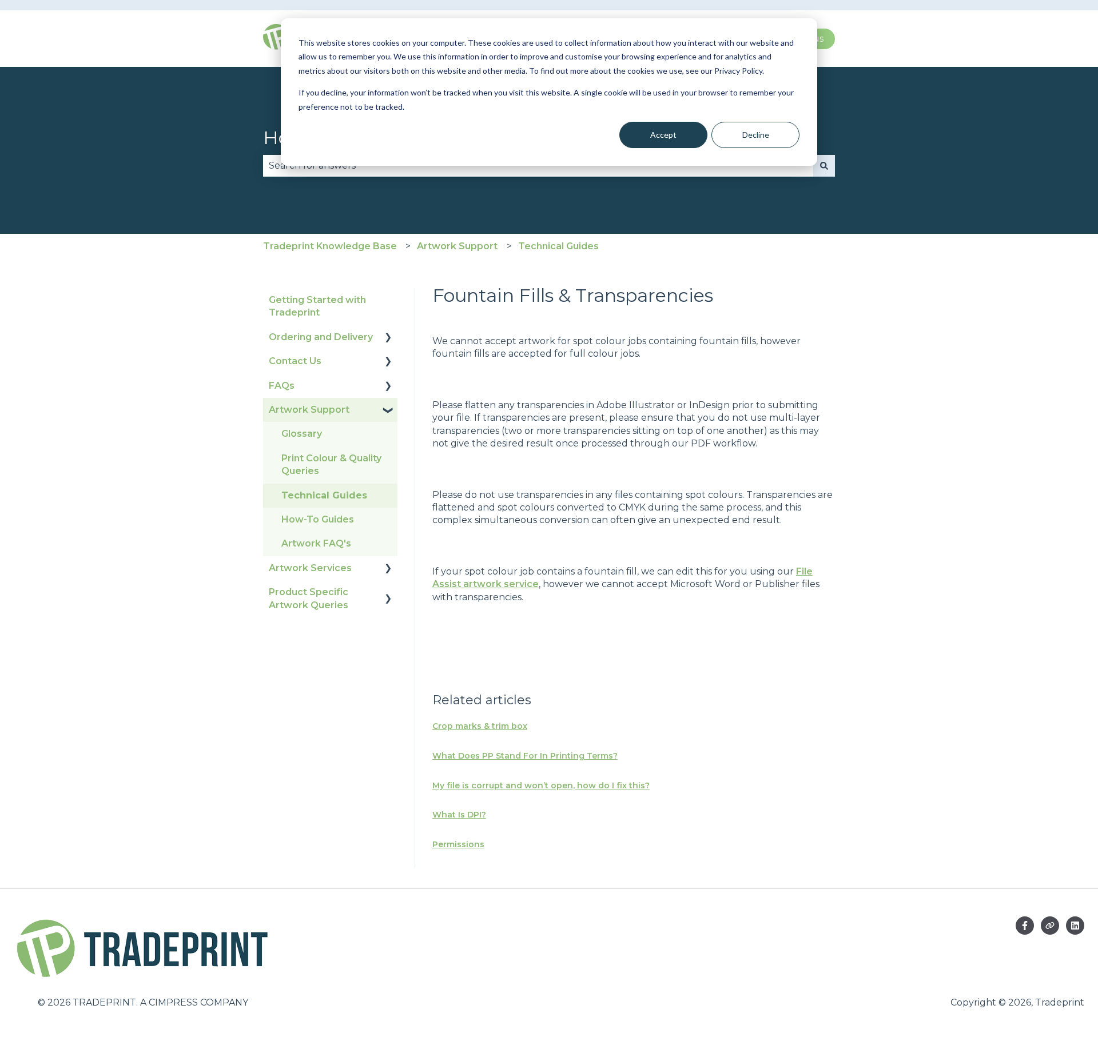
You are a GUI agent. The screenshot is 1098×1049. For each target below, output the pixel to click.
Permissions (458, 844)
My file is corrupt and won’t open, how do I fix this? (541, 785)
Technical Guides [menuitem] (324, 495)
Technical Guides (558, 246)
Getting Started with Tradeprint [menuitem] (317, 306)
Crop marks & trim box (479, 726)
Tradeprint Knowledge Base (330, 246)
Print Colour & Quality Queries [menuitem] (331, 464)
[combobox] (538, 166)
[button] (388, 338)
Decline (755, 134)
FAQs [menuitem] (282, 385)
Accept (663, 134)
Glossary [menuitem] (301, 433)
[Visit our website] (1050, 925)
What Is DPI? (459, 814)
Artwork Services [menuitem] (310, 568)
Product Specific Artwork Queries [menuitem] (308, 598)
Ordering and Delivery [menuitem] (321, 337)
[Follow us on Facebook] (1025, 925)
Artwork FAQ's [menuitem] (316, 543)
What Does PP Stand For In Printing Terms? (525, 756)
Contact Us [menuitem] (295, 361)
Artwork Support (457, 246)
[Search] (824, 166)
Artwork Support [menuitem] (309, 409)
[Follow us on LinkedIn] (1075, 925)
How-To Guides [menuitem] (317, 519)
